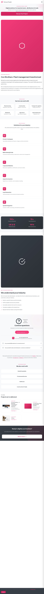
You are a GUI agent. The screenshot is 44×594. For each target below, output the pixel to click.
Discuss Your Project (22, 13)
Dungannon (15, 357)
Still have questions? (21, 332)
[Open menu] (42, 2)
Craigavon (21, 357)
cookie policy (32, 589)
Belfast (34, 356)
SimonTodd (7, 2)
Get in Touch (21, 436)
